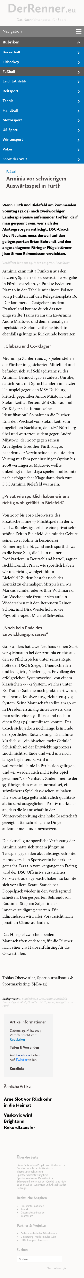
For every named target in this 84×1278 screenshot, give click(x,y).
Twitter (22, 1060)
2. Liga (40, 999)
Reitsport (10, 90)
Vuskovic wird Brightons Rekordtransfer (19, 1121)
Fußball (9, 71)
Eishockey (11, 61)
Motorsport (12, 120)
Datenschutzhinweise (33, 1212)
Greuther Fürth (36, 1002)
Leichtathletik (14, 81)
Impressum (27, 1216)
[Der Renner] (42, 11)
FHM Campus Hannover (34, 1240)
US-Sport (10, 129)
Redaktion (62, 263)
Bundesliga (9, 1002)
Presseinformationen (32, 1206)
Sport (50, 1002)
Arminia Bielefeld (56, 999)
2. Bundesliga (27, 999)
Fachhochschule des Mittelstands (39, 1233)
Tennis (8, 100)
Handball (10, 110)
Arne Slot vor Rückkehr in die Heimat (28, 1102)
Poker (7, 149)
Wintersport (13, 139)
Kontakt (25, 1209)
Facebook (23, 1055)
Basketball (11, 52)
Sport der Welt (15, 159)
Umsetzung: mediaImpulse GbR (38, 1236)
